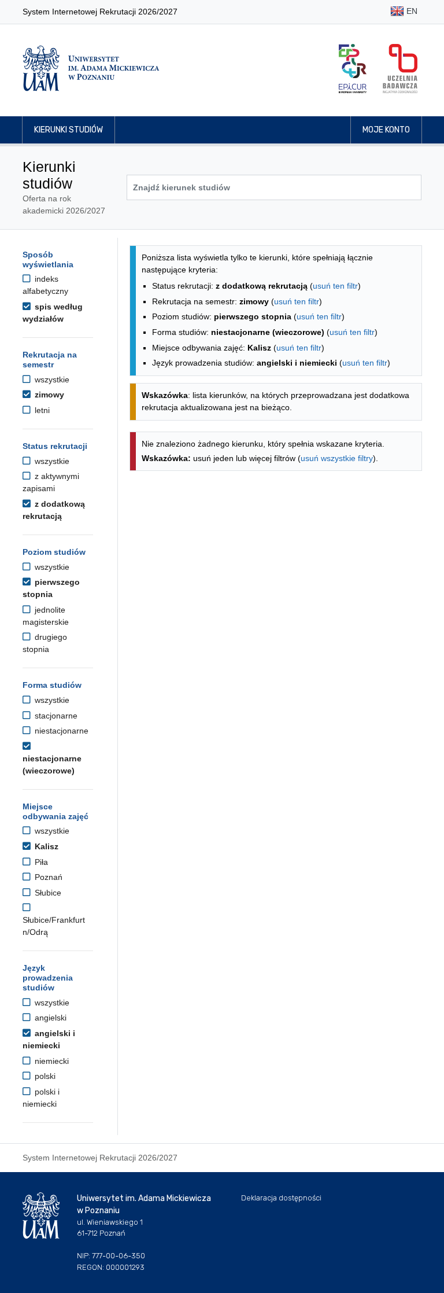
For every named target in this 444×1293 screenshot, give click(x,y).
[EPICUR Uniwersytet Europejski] (353, 68)
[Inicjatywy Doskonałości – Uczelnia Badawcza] (400, 68)
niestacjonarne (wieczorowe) (52, 764)
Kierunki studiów (68, 130)
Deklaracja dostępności (281, 1197)
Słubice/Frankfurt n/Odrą (54, 926)
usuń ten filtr (335, 285)
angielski (49, 1017)
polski (44, 1076)
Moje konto (386, 130)
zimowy (48, 394)
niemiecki (50, 1061)
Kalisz (45, 846)
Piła (40, 862)
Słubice (46, 892)
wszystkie (50, 379)
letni (41, 410)
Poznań (47, 877)
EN (410, 11)
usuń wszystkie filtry (337, 458)
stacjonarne (54, 715)
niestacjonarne (60, 730)
